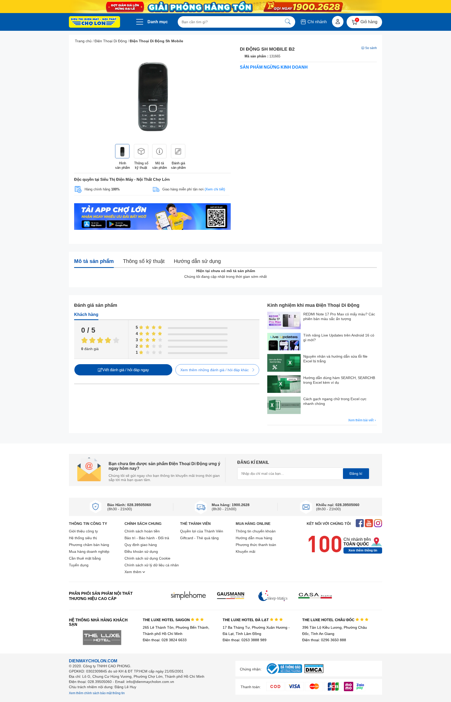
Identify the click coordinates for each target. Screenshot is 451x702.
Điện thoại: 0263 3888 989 (244, 640)
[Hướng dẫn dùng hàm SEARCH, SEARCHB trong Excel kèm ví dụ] (284, 384)
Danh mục (157, 22)
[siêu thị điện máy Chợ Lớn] (94, 22)
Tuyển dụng (78, 565)
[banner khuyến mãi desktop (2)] (225, 6)
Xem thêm (133, 572)
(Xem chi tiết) (215, 189)
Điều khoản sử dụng (141, 551)
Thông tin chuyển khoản (256, 531)
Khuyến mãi (245, 551)
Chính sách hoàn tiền (142, 531)
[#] (284, 674)
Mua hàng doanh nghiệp (89, 551)
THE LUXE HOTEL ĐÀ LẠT (246, 620)
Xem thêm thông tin (362, 550)
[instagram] (378, 523)
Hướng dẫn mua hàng (254, 538)
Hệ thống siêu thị (83, 538)
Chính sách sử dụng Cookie (147, 558)
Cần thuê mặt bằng (85, 558)
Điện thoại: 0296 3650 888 (324, 640)
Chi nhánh (316, 22)
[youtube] (369, 523)
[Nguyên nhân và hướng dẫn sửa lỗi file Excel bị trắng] (284, 363)
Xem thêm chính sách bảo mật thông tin (97, 693)
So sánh (371, 48)
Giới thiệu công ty (83, 531)
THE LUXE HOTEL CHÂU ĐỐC (328, 620)
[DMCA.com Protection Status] (313, 671)
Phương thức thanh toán (256, 545)
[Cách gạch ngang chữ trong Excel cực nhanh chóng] (284, 406)
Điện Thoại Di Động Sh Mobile (156, 41)
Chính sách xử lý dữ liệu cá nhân (151, 565)
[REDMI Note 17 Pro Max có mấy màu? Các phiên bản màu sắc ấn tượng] (284, 321)
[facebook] (360, 523)
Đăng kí (355, 473)
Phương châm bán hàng (89, 545)
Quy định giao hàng (140, 545)
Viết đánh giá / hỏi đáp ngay (125, 370)
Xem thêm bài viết (361, 420)
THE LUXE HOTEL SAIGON (167, 620)
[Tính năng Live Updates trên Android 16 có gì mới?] (284, 342)
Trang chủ (83, 41)
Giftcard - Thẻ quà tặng (199, 538)
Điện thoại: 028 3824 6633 (165, 640)
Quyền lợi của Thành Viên (201, 531)
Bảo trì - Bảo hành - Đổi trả (146, 538)
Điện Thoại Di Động (110, 41)
